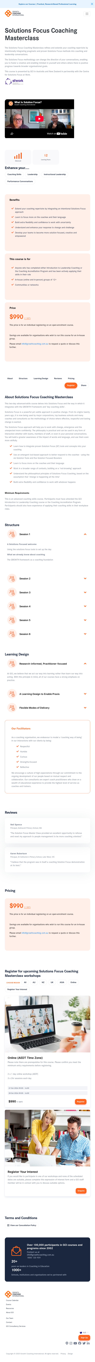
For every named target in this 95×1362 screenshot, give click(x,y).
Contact (9, 1322)
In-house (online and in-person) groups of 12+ (36, 279)
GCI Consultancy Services (15, 1326)
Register (71, 385)
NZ (43, 982)
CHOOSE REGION (13, 983)
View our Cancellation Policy (23, 1225)
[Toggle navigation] (87, 13)
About (10, 378)
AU (34, 982)
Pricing (71, 378)
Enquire (10, 91)
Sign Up (84, 1337)
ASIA (62, 982)
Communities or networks (27, 284)
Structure (23, 378)
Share (83, 385)
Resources (10, 1308)
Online (73, 982)
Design (70, 1353)
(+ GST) (20, 1102)
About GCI (10, 1312)
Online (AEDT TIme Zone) (25, 1057)
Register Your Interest (17, 989)
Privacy (63, 1353)
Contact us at (33, 1252)
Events (8, 1304)
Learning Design (41, 378)
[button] (83, 1332)
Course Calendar (12, 1300)
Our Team (9, 1318)
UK (52, 982)
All (25, 982)
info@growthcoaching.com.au (35, 343)
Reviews (58, 378)
